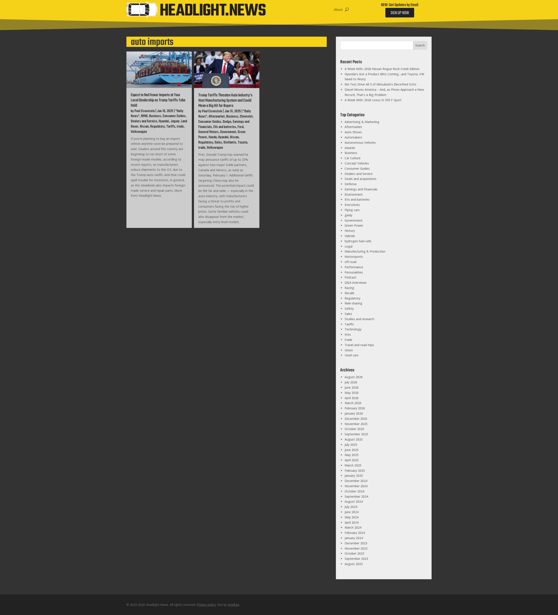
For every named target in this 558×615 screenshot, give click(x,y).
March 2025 (353, 465)
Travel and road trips (359, 345)
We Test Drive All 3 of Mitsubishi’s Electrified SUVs (380, 84)
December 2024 (356, 481)
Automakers (353, 137)
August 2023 (354, 564)
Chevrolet (246, 117)
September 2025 (356, 434)
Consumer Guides (174, 116)
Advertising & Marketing (362, 122)
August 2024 (354, 501)
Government (228, 132)
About (338, 9)
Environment (354, 194)
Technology (353, 329)
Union (349, 350)
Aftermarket (217, 117)
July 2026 (351, 382)
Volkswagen (139, 132)
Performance (354, 267)
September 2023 (356, 559)
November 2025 (356, 424)
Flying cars (352, 210)
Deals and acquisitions (360, 179)
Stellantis (229, 142)
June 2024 (352, 512)
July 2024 (351, 507)
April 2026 (352, 398)
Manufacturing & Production (365, 251)
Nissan (144, 127)
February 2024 (355, 533)
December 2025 (356, 419)
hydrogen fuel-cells (358, 241)
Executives (352, 205)
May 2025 (352, 455)
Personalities (354, 272)
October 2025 (354, 429)
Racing (349, 288)
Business (155, 116)
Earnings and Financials (361, 189)
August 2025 (354, 439)
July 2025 (351, 444)
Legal (348, 246)
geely (348, 215)
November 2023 (356, 548)
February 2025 (355, 470)
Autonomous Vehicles (360, 142)
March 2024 (353, 527)
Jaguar (175, 121)
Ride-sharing (353, 303)
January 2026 (354, 413)
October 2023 (354, 553)
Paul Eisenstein (144, 111)
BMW (144, 116)
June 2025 (352, 450)
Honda (213, 137)
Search (420, 45)
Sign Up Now (400, 13)
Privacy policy (206, 605)
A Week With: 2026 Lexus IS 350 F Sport (373, 100)
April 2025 (352, 460)
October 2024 (354, 491)
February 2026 (355, 408)
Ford (240, 127)
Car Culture (353, 158)
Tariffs (170, 127)
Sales (218, 142)
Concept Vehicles (357, 163)
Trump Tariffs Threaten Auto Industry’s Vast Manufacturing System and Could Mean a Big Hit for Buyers (225, 100)
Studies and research (359, 319)
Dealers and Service (144, 121)
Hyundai (164, 121)
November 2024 (356, 486)
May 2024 (352, 517)
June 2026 (352, 387)
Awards (350, 148)
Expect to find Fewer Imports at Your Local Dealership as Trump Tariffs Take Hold (158, 100)
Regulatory (157, 127)
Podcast (350, 277)
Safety (349, 308)
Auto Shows (353, 132)
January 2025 (354, 475)
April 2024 (352, 522)
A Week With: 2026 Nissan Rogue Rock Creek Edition (382, 69)
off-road (350, 262)
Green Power (354, 225)
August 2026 (354, 377)
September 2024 (356, 496)
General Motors (208, 132)
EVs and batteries (224, 127)
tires (348, 334)
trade (180, 127)
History (350, 231)
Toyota (242, 142)
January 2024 (354, 538)
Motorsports (354, 257)
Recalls (349, 293)
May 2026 (352, 393)
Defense (351, 184)
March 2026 (353, 403)
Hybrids (350, 236)
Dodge (227, 122)
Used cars (352, 355)
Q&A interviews (356, 282)
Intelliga (233, 605)
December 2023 (356, 543)
